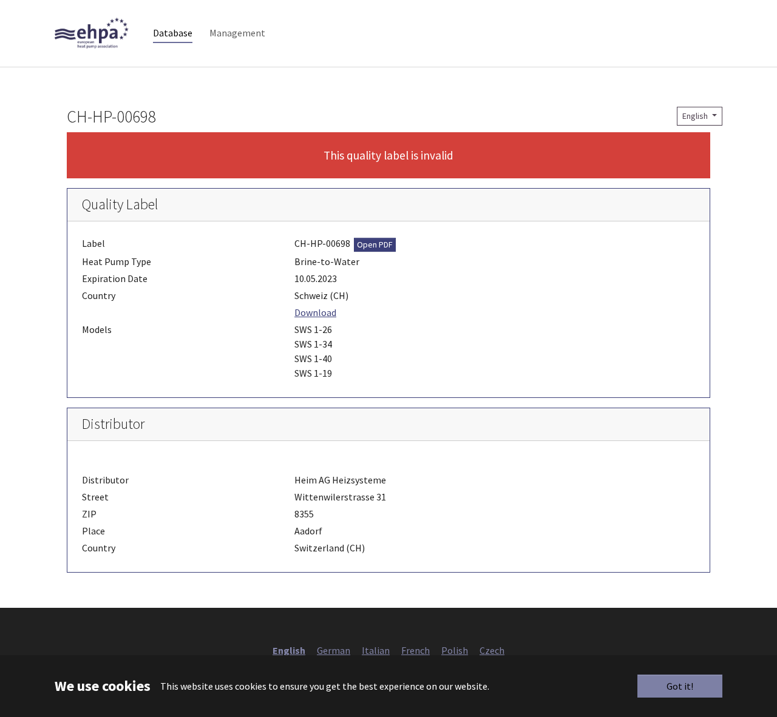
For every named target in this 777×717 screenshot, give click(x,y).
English (696, 115)
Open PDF (375, 244)
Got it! (680, 686)
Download (315, 312)
